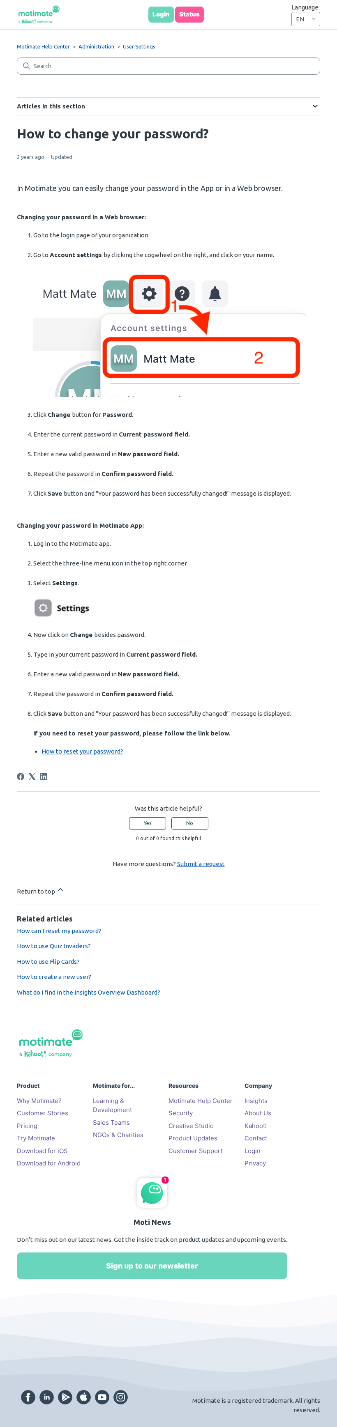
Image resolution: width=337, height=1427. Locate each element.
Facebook (28, 1397)
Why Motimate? (39, 1101)
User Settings (139, 46)
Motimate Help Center (43, 46)
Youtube (102, 1397)
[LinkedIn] (43, 776)
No (189, 823)
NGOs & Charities (118, 1135)
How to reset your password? (82, 751)
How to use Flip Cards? (48, 961)
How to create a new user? (54, 976)
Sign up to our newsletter (152, 1266)
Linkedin (46, 1397)
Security (180, 1113)
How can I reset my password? (59, 930)
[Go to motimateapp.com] (39, 15)
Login (253, 1151)
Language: (305, 7)
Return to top (36, 891)
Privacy (255, 1163)
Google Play (65, 1397)
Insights (256, 1101)
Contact (256, 1138)
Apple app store (83, 1397)
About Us (258, 1113)
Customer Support (195, 1151)
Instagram (120, 1397)
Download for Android (49, 1163)
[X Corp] (32, 776)
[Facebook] (20, 776)
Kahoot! (256, 1126)
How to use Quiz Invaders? (54, 945)
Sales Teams (111, 1122)
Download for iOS (42, 1151)
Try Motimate (36, 1138)
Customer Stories (42, 1113)
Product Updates (192, 1138)
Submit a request (201, 863)
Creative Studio (191, 1126)
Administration (96, 46)
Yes (147, 823)
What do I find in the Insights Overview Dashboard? (88, 992)
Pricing (27, 1126)
